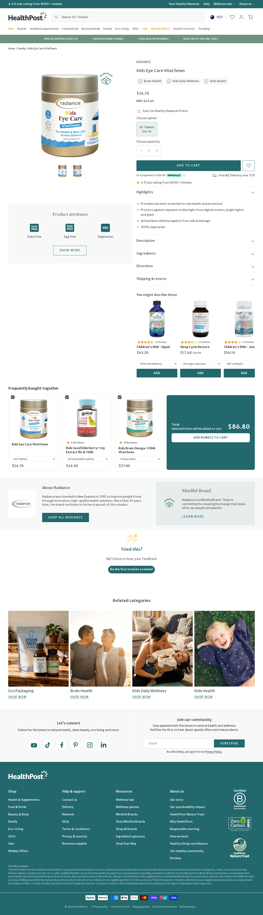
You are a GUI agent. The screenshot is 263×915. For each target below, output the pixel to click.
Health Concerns (184, 28)
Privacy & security (74, 836)
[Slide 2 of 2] (77, 171)
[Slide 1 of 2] (62, 171)
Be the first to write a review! (131, 569)
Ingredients (146, 253)
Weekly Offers (160, 28)
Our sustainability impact (187, 807)
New (11, 28)
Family (107, 28)
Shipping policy (141, 906)
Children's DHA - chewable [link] (243, 347)
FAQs (65, 821)
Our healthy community (187, 851)
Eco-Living (122, 28)
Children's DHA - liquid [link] (153, 347)
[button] (232, 17)
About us (245, 4)
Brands (22, 28)
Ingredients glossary (130, 836)
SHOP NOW (17, 696)
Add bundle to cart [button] (210, 437)
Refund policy (187, 906)
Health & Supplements (44, 28)
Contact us (69, 800)
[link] (157, 319)
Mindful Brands (126, 814)
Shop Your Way (126, 843)
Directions (144, 266)
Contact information (164, 906)
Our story (176, 800)
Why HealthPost (181, 821)
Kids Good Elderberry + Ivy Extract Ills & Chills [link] (85, 450)
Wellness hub (223, 4)
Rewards (68, 814)
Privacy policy (100, 906)
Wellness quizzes (127, 807)
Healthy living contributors (189, 843)
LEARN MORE (193, 516)
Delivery (68, 807)
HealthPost (81, 906)
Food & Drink (70, 28)
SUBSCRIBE (229, 743)
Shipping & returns (151, 279)
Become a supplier (74, 843)
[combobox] (128, 17)
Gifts (135, 28)
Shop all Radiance (65, 517)
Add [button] (157, 373)
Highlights (144, 192)
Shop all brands (126, 829)
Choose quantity (148, 141)
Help (206, 4)
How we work (179, 836)
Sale (145, 28)
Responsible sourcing (184, 829)
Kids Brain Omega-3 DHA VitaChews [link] (137, 450)
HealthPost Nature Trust (187, 814)
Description (145, 241)
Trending (204, 28)
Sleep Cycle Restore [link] (195, 347)
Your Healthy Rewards (184, 4)
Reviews (175, 858)
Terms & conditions (76, 829)
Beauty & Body (91, 28)
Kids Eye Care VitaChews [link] (30, 444)
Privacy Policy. (213, 751)
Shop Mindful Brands (130, 821)
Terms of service (120, 906)
